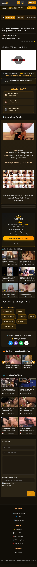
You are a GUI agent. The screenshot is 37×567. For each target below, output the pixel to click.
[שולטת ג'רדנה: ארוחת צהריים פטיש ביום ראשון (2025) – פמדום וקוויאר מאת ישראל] (10, 271)
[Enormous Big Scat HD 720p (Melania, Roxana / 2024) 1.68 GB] (9, 422)
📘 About (18, 516)
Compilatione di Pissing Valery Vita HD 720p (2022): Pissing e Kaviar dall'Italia (27, 278)
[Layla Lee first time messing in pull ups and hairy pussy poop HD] (10, 287)
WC (31, 316)
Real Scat (20, 17)
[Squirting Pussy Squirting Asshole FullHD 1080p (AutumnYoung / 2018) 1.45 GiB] (13, 359)
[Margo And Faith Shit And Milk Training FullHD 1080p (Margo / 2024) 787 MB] (27, 382)
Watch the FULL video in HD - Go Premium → (18, 75)
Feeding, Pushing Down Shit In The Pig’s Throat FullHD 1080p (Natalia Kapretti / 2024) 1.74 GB (8, 389)
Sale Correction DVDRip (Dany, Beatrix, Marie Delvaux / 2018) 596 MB (27, 262)
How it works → (18, 244)
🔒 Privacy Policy (18, 529)
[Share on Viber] (16, 343)
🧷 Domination (8, 326)
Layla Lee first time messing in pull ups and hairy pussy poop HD (9, 293)
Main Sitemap (18, 552)
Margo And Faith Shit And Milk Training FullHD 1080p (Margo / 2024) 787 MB (27, 389)
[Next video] (33, 362)
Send (30, 494)
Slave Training (8, 316)
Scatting (21, 321)
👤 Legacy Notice (18, 520)
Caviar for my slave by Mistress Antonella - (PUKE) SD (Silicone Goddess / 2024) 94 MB (9, 262)
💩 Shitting (7, 321)
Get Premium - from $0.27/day (18, 238)
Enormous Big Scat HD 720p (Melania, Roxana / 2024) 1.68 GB (9, 429)
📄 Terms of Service (18, 533)
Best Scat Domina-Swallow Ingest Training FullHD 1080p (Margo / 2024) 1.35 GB (26, 429)
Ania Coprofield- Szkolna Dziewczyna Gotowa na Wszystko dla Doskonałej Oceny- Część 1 (26, 293)
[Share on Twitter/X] (26, 343)
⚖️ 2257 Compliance (19, 540)
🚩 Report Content (18, 543)
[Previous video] (3, 362)
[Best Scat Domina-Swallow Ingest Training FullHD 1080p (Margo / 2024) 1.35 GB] (27, 422)
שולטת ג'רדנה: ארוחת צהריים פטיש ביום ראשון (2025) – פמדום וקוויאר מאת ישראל (8, 278)
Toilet (21, 316)
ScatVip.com (10, 17)
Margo (20, 311)
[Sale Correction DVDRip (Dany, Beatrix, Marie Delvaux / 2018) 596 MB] (27, 255)
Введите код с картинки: (9, 477)
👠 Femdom (7, 311)
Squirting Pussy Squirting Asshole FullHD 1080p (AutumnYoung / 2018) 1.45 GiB (12, 368)
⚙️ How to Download (18, 513)
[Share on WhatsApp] (21, 343)
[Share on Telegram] (10, 343)
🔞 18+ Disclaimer (18, 536)
